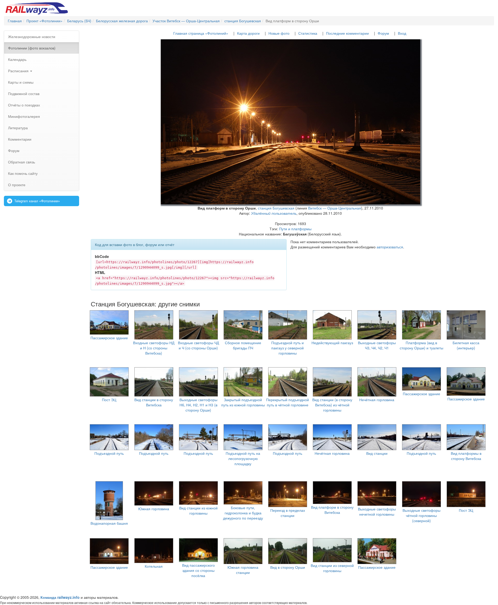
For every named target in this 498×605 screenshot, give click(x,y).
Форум (13, 150)
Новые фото (278, 33)
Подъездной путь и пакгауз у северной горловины (287, 348)
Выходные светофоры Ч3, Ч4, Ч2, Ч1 (377, 345)
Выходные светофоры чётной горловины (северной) (421, 515)
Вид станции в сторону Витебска (153, 402)
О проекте (16, 184)
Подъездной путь (109, 453)
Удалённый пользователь (273, 213)
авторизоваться (390, 246)
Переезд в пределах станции (287, 513)
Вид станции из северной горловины (332, 568)
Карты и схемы (20, 82)
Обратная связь (21, 161)
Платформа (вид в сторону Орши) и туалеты (421, 345)
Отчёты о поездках (24, 104)
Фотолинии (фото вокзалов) (32, 48)
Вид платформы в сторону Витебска (466, 456)
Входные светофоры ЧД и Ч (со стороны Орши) (198, 345)
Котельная (154, 566)
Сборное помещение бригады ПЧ (243, 345)
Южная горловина (153, 508)
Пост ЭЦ (109, 399)
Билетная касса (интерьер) (466, 345)
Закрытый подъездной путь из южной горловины (243, 402)
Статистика (307, 33)
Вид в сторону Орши (287, 567)
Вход (402, 33)
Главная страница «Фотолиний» (200, 33)
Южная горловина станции (242, 570)
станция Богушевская (276, 208)
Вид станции (377, 453)
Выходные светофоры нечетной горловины (377, 511)
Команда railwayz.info (60, 597)
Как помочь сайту (23, 173)
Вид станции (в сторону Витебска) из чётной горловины (332, 405)
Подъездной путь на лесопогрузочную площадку (243, 458)
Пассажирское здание (109, 337)
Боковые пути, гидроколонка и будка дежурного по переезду (243, 513)
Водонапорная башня (109, 523)
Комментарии (19, 139)
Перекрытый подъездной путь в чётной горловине (287, 402)
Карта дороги (248, 33)
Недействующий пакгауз (332, 342)
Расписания (19, 70)
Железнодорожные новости (31, 36)
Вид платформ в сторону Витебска (332, 510)
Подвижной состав (23, 93)
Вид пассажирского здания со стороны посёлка (198, 570)
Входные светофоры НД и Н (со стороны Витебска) (153, 348)
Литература (18, 127)
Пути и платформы (295, 228)
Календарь (17, 59)
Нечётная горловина (376, 399)
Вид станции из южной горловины (198, 510)
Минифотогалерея (24, 116)
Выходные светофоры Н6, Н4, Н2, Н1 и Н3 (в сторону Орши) (198, 405)
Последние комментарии (347, 33)
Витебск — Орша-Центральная (334, 208)
